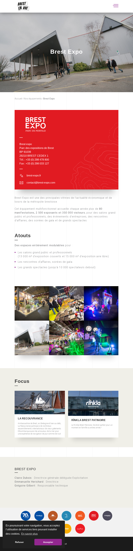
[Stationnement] (80, 528)
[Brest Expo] (93, 515)
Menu (115, 5)
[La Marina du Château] (66, 515)
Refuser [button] (19, 542)
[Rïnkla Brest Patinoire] (66, 528)
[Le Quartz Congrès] (107, 515)
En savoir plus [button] (29, 533)
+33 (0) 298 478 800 (37, 159)
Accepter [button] (48, 542)
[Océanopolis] (39, 515)
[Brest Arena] (80, 515)
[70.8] (25, 515)
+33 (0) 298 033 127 (37, 163)
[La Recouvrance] (52, 515)
